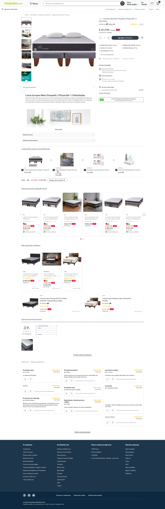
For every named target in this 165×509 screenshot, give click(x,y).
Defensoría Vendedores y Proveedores (34, 470)
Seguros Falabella (130, 470)
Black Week (60, 470)
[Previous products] (20, 214)
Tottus (127, 461)
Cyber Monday (61, 461)
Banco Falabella (130, 467)
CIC (100, 19)
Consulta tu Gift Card (29, 476)
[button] (84, 3)
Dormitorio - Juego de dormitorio (40, 15)
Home (26, 15)
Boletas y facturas (28, 458)
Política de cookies (79, 495)
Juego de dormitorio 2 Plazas (60, 15)
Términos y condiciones (63, 495)
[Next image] (92, 49)
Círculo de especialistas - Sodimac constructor (105, 458)
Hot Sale (59, 473)
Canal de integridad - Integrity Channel (34, 467)
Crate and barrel (62, 476)
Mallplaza (128, 473)
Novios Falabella (96, 452)
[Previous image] (35, 49)
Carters (59, 486)
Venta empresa (61, 455)
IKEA (127, 464)
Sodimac (128, 458)
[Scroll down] (26, 81)
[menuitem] (139, 9)
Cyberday (60, 464)
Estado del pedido (28, 461)
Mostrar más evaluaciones (82, 432)
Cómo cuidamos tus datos (30, 473)
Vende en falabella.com (64, 449)
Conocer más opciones (104, 93)
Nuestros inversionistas (64, 452)
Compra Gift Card (28, 479)
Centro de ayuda (28, 452)
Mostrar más (58, 129)
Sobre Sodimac (129, 452)
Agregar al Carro (125, 38)
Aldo (58, 482)
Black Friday (60, 467)
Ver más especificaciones (107, 54)
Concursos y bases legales (30, 464)
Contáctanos (26, 449)
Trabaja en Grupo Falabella (65, 458)
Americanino (61, 479)
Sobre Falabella (130, 449)
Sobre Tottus (129, 455)
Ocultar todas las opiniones (82, 355)
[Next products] (144, 214)
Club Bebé (94, 455)
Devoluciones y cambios (30, 455)
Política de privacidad (95, 495)
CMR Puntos (95, 449)
